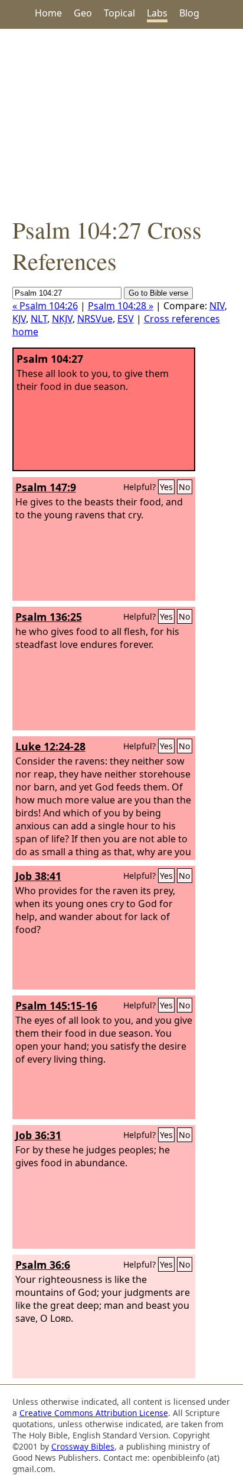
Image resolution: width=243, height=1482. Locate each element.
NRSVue (95, 318)
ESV (125, 318)
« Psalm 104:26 (45, 305)
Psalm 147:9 (45, 487)
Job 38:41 (38, 876)
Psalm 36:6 (42, 1265)
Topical (119, 12)
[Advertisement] (121, 121)
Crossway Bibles (82, 1446)
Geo (83, 12)
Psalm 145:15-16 (56, 1005)
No (185, 486)
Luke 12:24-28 (50, 746)
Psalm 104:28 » (120, 305)
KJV (19, 318)
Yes (166, 486)
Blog (189, 12)
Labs (157, 12)
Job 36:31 (38, 1135)
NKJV (62, 318)
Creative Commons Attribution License (93, 1412)
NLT (39, 318)
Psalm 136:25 (48, 617)
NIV (217, 305)
